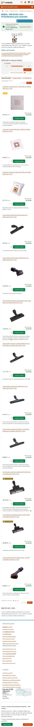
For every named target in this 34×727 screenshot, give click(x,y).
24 (15, 600)
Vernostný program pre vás (9, 651)
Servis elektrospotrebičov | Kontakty (11, 687)
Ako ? (8, 631)
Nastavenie (28, 724)
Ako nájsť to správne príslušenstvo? (11, 685)
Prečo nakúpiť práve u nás (9, 649)
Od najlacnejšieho (17, 78)
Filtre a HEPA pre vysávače (9, 675)
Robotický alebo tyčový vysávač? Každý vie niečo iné (15, 54)
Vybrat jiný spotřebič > (25, 27)
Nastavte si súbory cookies (9, 641)
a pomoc (7, 627)
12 (13, 600)
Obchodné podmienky (8, 629)
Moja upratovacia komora (8, 663)
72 (17, 600)
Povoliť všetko (7, 724)
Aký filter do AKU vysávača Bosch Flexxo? (12, 56)
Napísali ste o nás (6, 658)
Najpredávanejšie (6, 78)
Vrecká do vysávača (7, 673)
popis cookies (16, 719)
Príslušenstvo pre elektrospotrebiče (11, 680)
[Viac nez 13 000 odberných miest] (24, 692)
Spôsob (9, 653)
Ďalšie (28, 83)
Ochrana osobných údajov (9, 636)
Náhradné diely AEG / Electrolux (10, 682)
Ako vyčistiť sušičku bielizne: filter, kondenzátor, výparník (16, 53)
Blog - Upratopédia (7, 661)
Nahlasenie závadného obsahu (10, 643)
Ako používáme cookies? (8, 639)
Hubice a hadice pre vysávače (9, 677)
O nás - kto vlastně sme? (8, 656)
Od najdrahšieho (27, 78)
